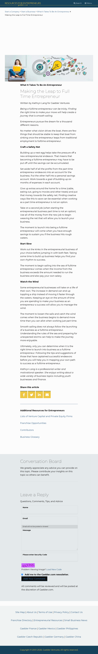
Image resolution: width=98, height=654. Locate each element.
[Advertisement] (49, 36)
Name (25, 507)
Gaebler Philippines (67, 628)
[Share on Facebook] (23, 394)
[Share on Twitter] (31, 394)
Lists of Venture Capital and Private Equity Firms (46, 416)
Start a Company (12, 12)
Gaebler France (28, 628)
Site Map (20, 612)
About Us (32, 612)
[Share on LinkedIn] (39, 394)
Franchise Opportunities (33, 423)
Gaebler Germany (54, 637)
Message (27, 530)
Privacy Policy (61, 612)
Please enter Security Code (35, 555)
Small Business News (75, 620)
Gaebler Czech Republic (30, 637)
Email (25, 518)
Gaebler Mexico (46, 628)
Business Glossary (30, 437)
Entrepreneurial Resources (48, 620)
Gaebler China (73, 637)
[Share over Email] (47, 394)
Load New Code (54, 569)
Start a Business (28, 12)
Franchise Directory (21, 620)
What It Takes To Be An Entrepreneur (53, 12)
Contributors (27, 430)
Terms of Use (45, 612)
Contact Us (77, 612)
